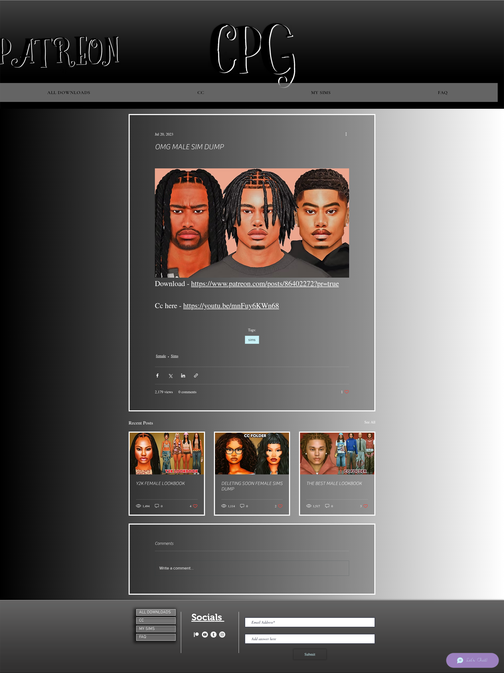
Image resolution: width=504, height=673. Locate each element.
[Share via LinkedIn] (183, 375)
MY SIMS (147, 628)
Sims (174, 355)
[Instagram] (222, 634)
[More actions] (346, 134)
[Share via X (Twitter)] (170, 375)
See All (369, 422)
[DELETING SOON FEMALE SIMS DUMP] (252, 453)
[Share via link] (195, 375)
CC (141, 620)
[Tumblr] (214, 634)
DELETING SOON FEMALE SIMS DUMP (252, 486)
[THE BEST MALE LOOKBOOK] (337, 453)
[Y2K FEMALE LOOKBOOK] (167, 453)
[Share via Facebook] (157, 375)
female (161, 355)
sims (252, 340)
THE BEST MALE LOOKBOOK (334, 483)
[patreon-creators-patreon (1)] (196, 634)
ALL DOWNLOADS (155, 612)
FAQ (142, 637)
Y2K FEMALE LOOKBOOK (160, 483)
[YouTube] (205, 634)
